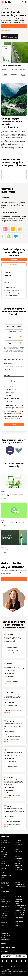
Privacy (3, 966)
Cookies (19, 966)
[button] (14, 172)
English (5, 943)
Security (13, 966)
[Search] (22, 2)
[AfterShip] (6, 2)
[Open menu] (25, 2)
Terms (8, 966)
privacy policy (16, 413)
